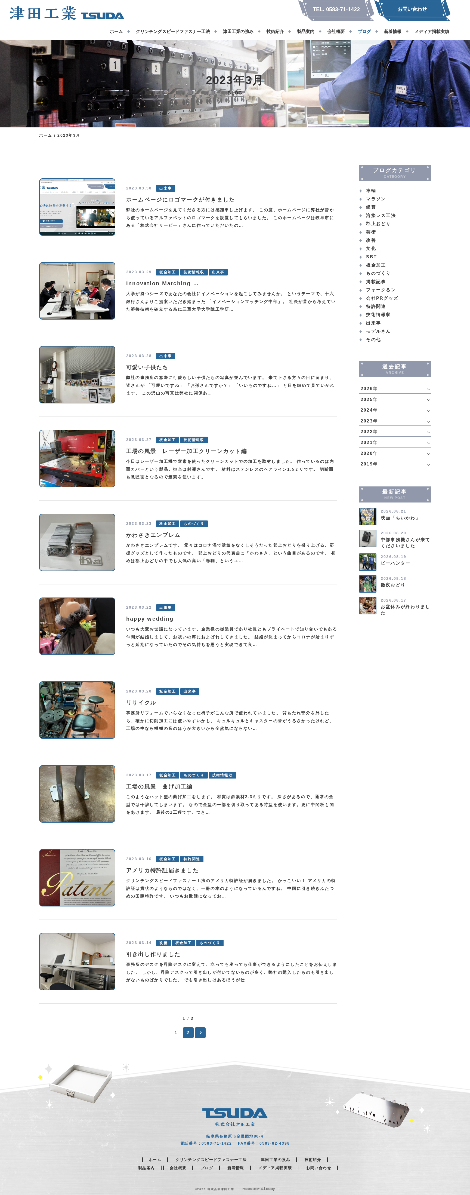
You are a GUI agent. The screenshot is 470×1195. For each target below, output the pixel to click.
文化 (371, 248)
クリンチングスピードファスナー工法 (211, 1159)
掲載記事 (376, 281)
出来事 (165, 188)
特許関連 (192, 859)
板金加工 (167, 272)
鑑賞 (371, 207)
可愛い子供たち (147, 367)
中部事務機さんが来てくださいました (405, 542)
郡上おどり (378, 223)
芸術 (371, 232)
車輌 (371, 190)
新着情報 (235, 1168)
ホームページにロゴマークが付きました (180, 200)
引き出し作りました (153, 954)
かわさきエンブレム (153, 535)
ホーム (45, 135)
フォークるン (381, 289)
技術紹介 (313, 1159)
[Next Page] (200, 1032)
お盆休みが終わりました (405, 609)
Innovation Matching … (162, 283)
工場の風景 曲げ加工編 (159, 786)
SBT (371, 257)
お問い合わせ (318, 1168)
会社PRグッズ (382, 298)
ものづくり (194, 524)
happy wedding (150, 619)
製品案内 (146, 1168)
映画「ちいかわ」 (400, 518)
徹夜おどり (393, 585)
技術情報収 (194, 272)
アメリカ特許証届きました (162, 870)
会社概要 (178, 1168)
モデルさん (378, 331)
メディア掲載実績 (275, 1168)
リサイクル (141, 703)
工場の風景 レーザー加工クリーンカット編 (186, 451)
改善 (163, 943)
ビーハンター (395, 563)
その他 (373, 339)
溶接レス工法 (381, 215)
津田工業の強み (275, 1159)
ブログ (207, 1168)
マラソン (376, 199)
